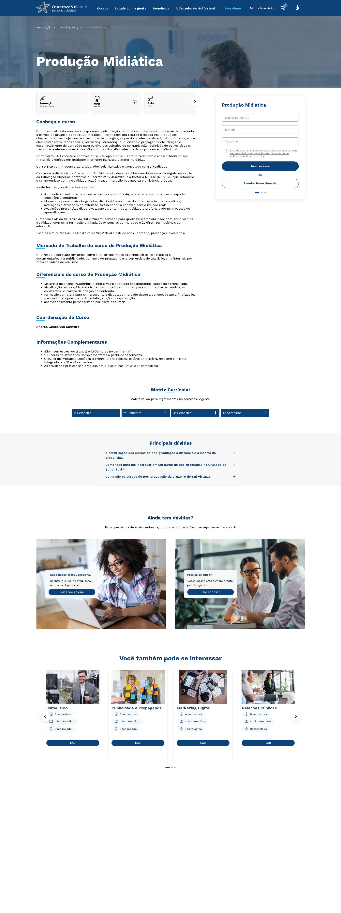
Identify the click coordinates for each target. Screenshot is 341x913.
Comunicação (66, 27)
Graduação (44, 27)
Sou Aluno (233, 8)
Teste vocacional (71, 592)
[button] (45, 716)
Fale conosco (210, 592)
